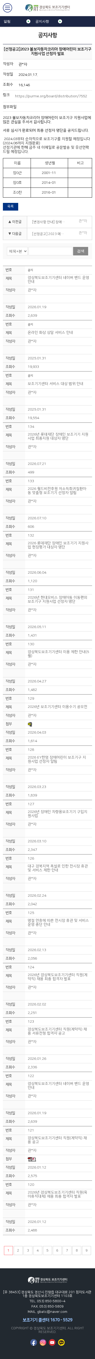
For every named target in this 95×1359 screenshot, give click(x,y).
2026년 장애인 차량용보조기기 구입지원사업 (57, 814)
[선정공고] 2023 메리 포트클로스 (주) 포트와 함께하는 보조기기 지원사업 (50, 234)
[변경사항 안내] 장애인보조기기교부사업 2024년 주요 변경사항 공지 (50, 222)
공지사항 (42, 21)
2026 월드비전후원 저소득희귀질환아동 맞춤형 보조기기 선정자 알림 (57, 491)
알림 (7, 21)
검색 (80, 251)
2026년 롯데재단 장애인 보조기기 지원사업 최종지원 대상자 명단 (58, 437)
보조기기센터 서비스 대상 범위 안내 (55, 384)
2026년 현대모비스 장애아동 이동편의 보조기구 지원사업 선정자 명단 (57, 600)
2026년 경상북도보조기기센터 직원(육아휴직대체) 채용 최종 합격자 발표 (57, 1195)
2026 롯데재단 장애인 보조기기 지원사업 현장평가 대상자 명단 (58, 545)
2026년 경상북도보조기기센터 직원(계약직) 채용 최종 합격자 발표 (57, 977)
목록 (10, 206)
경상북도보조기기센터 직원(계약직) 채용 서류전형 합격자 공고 (57, 1031)
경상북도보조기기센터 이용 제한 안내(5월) (58, 654)
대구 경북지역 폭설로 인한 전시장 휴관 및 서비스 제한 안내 (58, 868)
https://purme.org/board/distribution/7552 (51, 96)
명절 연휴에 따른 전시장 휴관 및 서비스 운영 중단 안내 (58, 923)
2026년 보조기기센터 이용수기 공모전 (57, 707)
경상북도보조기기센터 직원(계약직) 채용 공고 (57, 1140)
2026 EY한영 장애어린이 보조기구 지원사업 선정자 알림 (57, 760)
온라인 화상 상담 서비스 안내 (50, 333)
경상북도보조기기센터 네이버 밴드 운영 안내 (58, 280)
